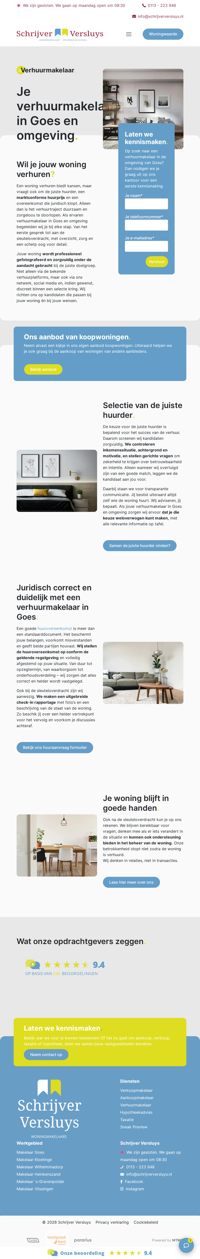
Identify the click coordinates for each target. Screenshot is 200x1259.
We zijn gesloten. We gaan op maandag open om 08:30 (73, 5)
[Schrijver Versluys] (60, 34)
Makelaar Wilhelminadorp (40, 1166)
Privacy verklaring (112, 1222)
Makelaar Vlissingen (35, 1188)
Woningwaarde (163, 33)
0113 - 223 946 (162, 5)
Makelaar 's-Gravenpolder (40, 1181)
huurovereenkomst (55, 628)
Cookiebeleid (146, 1222)
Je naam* (133, 195)
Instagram (135, 1188)
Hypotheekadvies (136, 1112)
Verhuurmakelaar (135, 1105)
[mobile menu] (129, 34)
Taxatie (127, 1119)
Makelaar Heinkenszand (38, 1174)
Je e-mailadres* (139, 237)
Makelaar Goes (30, 1152)
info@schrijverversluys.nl (160, 16)
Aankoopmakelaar (137, 1097)
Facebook (134, 1181)
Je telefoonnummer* (144, 216)
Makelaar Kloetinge (34, 1159)
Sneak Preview (133, 1126)
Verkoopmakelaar (136, 1090)
